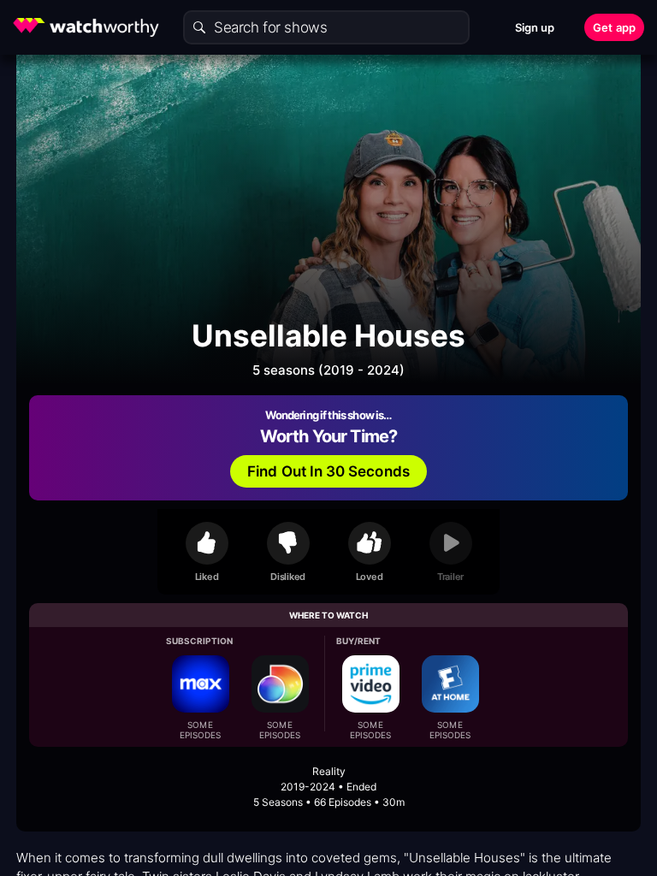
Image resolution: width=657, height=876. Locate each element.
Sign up (535, 27)
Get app (614, 27)
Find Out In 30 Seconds (328, 471)
